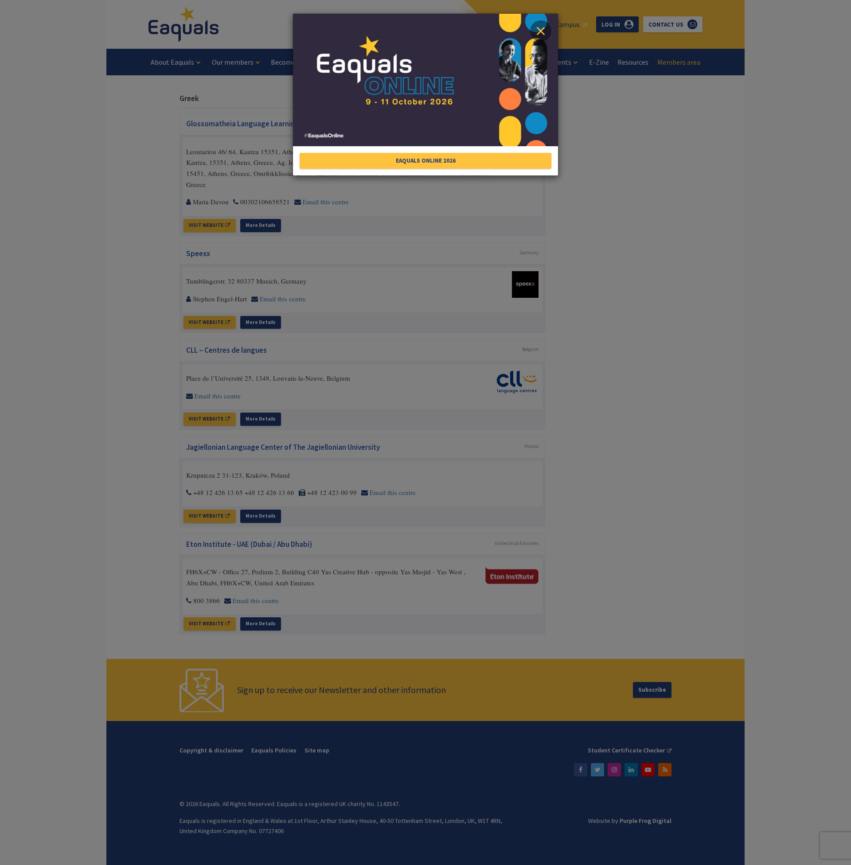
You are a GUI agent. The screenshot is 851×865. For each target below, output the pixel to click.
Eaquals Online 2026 (426, 160)
